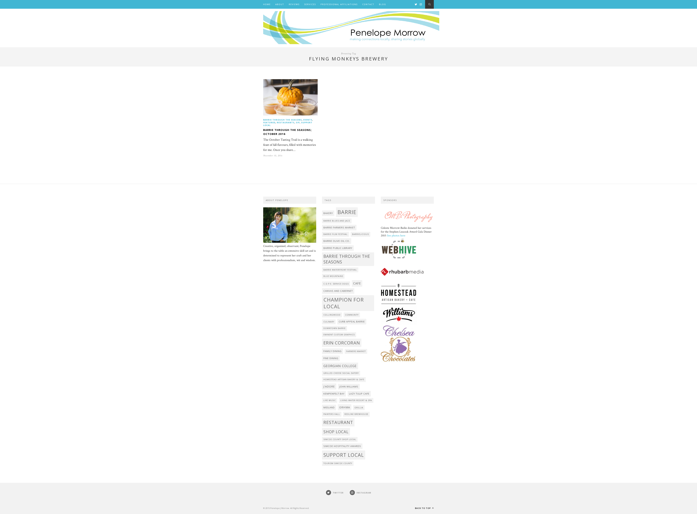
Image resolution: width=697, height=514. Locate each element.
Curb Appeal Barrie (352, 321)
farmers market (356, 351)
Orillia (358, 407)
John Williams (348, 386)
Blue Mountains (333, 276)
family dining (332, 351)
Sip (298, 122)
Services (310, 4)
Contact (368, 4)
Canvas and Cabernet (338, 290)
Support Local (343, 455)
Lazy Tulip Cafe (359, 393)
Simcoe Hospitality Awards (342, 446)
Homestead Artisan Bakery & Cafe (343, 379)
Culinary (328, 321)
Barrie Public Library (337, 248)
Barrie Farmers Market (339, 227)
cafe (357, 283)
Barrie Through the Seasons (282, 119)
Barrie (346, 212)
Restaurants (285, 122)
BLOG (382, 4)
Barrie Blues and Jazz (336, 221)
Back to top (423, 508)
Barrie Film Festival (335, 234)
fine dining (330, 358)
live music (329, 400)
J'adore (329, 386)
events (307, 119)
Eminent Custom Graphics (339, 334)
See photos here (396, 235)
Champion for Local (343, 303)
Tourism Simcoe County (337, 463)
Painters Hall (331, 414)
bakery (328, 213)
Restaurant (338, 422)
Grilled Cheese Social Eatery (341, 373)
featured (269, 122)
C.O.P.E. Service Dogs (336, 284)
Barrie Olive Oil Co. (336, 241)
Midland (329, 407)
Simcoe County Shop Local (339, 439)
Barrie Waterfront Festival (340, 270)
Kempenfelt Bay (334, 393)
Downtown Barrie (334, 328)
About (279, 4)
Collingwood (332, 315)
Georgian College (340, 366)
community (351, 315)
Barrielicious (360, 234)
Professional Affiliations (339, 4)
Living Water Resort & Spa (356, 400)
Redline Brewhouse (356, 414)
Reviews (294, 4)
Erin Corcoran (341, 343)
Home (267, 4)
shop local (335, 431)
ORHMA (344, 407)
